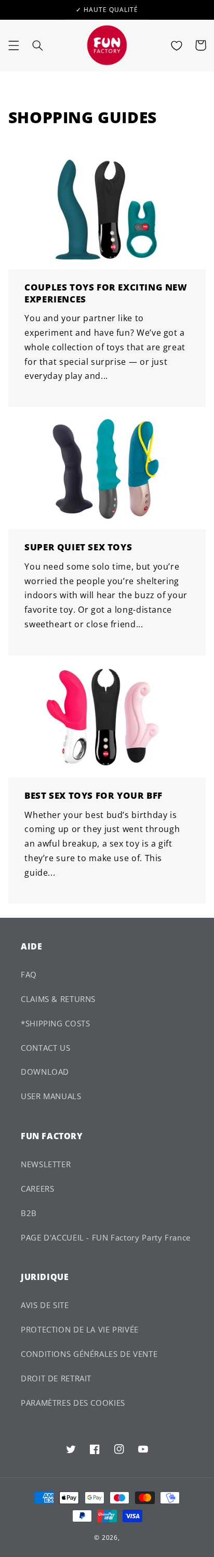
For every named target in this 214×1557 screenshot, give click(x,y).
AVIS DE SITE (45, 1305)
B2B (29, 1213)
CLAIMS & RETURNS (58, 999)
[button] (13, 45)
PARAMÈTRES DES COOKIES (73, 1402)
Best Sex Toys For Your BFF (93, 795)
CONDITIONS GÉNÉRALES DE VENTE (89, 1354)
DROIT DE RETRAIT (56, 1378)
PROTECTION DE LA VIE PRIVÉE (80, 1329)
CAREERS (37, 1188)
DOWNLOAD (45, 1071)
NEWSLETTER (46, 1164)
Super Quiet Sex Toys (78, 547)
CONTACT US (45, 1048)
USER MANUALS (51, 1096)
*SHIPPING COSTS (55, 1023)
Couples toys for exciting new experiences (105, 293)
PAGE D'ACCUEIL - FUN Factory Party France (106, 1237)
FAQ (29, 974)
